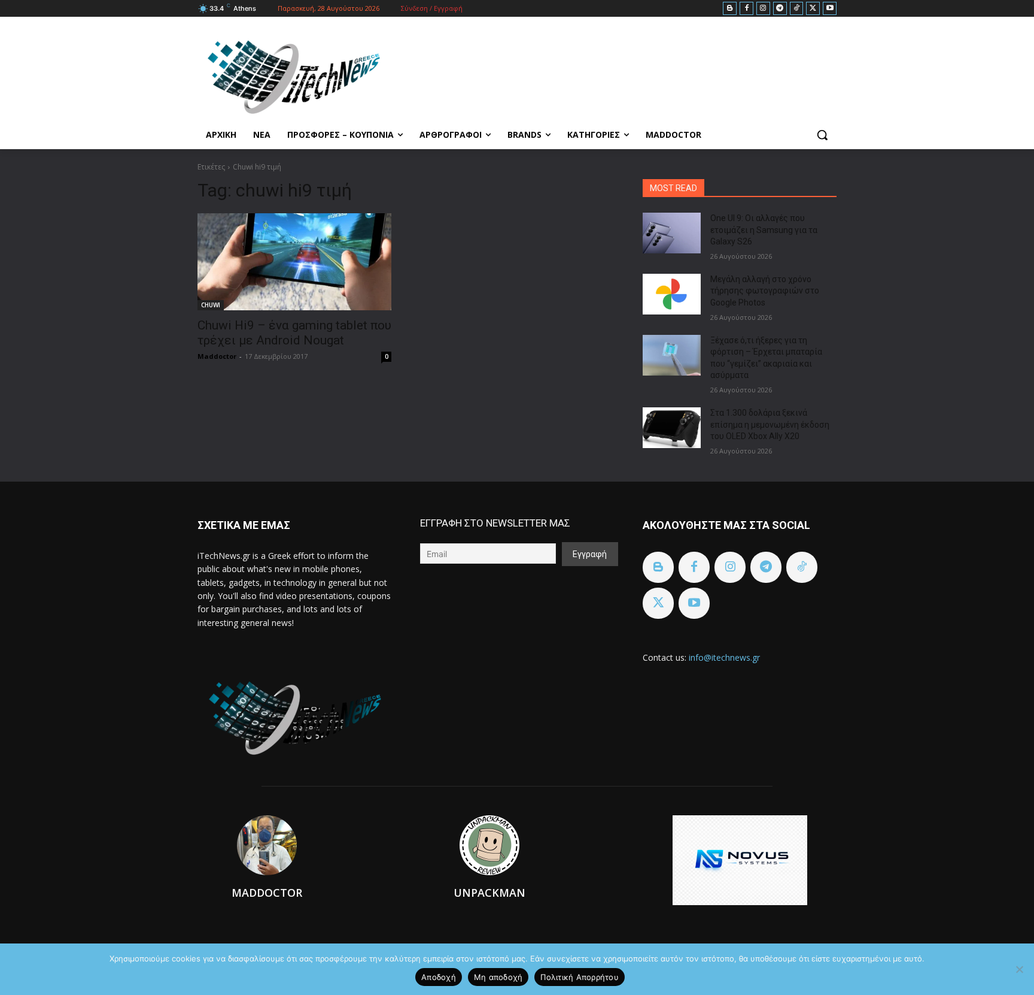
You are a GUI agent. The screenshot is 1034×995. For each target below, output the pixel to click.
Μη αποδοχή (498, 977)
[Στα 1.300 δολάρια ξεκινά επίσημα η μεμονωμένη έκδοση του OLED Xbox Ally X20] (672, 427)
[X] (813, 9)
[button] (822, 134)
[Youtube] (830, 9)
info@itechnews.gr (724, 657)
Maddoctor (216, 356)
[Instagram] (763, 9)
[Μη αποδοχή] (1019, 969)
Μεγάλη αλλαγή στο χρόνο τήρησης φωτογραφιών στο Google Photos (764, 290)
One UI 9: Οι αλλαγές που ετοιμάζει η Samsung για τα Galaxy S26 (763, 229)
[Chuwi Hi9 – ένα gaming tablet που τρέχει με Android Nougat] (294, 261)
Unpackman (489, 892)
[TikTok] (797, 9)
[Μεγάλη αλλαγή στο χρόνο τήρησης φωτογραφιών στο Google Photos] (672, 294)
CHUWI (210, 305)
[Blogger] (730, 9)
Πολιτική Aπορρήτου (579, 977)
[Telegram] (780, 9)
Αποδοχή (438, 977)
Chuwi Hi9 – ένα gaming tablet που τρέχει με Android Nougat (294, 332)
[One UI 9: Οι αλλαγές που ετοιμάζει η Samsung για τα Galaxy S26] (672, 233)
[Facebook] (746, 9)
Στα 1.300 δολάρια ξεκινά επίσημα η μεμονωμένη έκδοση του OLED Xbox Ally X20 (769, 424)
